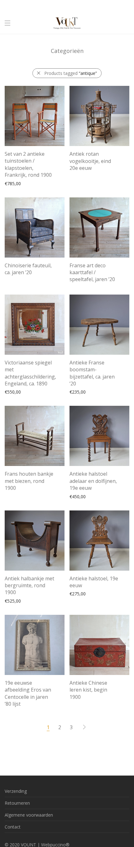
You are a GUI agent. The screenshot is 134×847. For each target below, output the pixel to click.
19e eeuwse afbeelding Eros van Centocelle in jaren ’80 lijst (28, 693)
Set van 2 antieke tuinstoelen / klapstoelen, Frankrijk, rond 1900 (28, 164)
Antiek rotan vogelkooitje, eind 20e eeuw (90, 160)
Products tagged (70, 73)
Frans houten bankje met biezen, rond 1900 (29, 480)
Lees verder (78, 169)
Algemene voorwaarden (29, 815)
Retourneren (17, 803)
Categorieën (67, 51)
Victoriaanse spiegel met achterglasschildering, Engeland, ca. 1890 (30, 373)
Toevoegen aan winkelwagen (31, 183)
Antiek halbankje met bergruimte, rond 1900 (29, 585)
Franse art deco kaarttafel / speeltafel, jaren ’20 (92, 272)
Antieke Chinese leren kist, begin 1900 (88, 689)
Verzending (16, 791)
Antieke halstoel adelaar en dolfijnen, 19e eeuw (93, 480)
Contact (13, 827)
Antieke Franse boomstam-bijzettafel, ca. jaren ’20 (92, 373)
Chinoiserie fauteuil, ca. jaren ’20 (28, 269)
